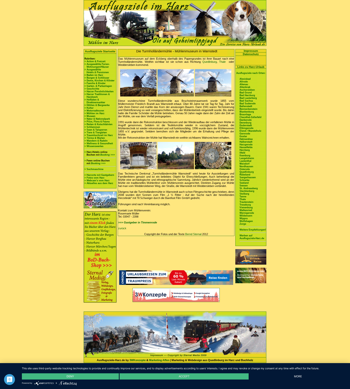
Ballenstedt (246, 106)
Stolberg (244, 193)
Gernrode (245, 133)
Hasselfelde (246, 147)
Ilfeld (242, 152)
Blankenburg (247, 111)
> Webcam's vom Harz (97, 180)
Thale (222, 61)
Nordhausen (246, 166)
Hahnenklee (246, 139)
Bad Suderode (248, 103)
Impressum (251, 50)
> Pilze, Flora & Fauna (97, 121)
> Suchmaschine (93, 169)
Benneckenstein (248, 109)
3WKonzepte (137, 360)
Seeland (244, 182)
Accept (184, 376)
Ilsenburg (245, 155)
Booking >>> (107, 154)
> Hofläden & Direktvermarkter (94, 101)
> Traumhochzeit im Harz (98, 135)
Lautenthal (245, 161)
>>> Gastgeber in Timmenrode (137, 222)
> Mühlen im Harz (94, 113)
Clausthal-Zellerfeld (250, 117)
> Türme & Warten (94, 138)
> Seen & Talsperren (95, 129)
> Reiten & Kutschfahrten (98, 124)
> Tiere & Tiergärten (95, 132)
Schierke (244, 180)
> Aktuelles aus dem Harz (98, 183)
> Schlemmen (92, 127)
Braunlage (245, 114)
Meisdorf (244, 163)
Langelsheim (247, 158)
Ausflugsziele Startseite (100, 51)
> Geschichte (91, 88)
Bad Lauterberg (248, 98)
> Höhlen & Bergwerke (97, 105)
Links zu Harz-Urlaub (250, 66)
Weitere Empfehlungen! (253, 229)
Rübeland (245, 174)
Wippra (244, 218)
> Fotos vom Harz (94, 177)
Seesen (244, 185)
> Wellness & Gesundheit (98, 143)
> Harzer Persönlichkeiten (99, 91)
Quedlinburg (209, 61)
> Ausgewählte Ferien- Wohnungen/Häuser (97, 65)
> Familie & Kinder (95, 83)
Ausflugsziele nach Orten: (250, 73)
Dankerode (246, 120)
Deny (70, 376)
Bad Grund (246, 92)
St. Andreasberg (249, 188)
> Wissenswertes (93, 146)
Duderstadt (246, 125)
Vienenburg (246, 207)
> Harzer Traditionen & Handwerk (97, 95)
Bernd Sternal (193, 234)
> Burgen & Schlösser (96, 77)
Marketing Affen (159, 360)
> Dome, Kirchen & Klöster (99, 80)
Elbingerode (246, 128)
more (298, 376)
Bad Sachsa (246, 100)
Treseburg (245, 204)
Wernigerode (247, 213)
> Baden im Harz (93, 75)
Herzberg (245, 150)
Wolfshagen (246, 221)
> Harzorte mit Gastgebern (99, 175)
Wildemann (246, 215)
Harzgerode (246, 144)
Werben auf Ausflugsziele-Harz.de (252, 237)
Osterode (245, 169)
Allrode (244, 81)
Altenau (244, 84)
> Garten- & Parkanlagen (98, 86)
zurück (122, 228)
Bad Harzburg (247, 95)
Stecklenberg (247, 191)
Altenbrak (245, 87)
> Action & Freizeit (94, 61)
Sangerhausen (248, 177)
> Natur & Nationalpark (97, 118)
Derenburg (245, 122)
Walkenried (246, 210)
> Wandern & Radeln (96, 140)
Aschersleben (247, 89)
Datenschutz (251, 54)
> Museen (89, 116)
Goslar (243, 136)
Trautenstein (246, 202)
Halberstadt (246, 141)
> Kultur (89, 108)
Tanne (243, 196)
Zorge (243, 223)
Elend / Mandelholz (250, 130)
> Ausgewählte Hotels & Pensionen (96, 71)
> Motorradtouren (94, 110)
